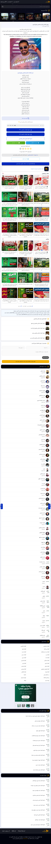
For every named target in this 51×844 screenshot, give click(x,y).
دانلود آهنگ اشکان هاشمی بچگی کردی (41, 24)
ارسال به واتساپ (15, 142)
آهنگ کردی (47, 663)
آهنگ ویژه (47, 672)
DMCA (13, 831)
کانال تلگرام (25, 159)
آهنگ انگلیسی (23, 646)
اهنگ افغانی (24, 672)
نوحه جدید (47, 680)
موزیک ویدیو (23, 677)
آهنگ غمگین (46, 660)
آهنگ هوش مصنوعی (45, 669)
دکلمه (25, 674)
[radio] (30, 148)
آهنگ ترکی (24, 649)
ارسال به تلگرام (34, 142)
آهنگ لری (24, 663)
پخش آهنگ (2, 1)
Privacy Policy (21, 831)
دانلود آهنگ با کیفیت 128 (24, 134)
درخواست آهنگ (5, 831)
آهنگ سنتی (24, 654)
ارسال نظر (46, 357)
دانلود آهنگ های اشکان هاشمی (25, 138)
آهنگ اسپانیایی (46, 646)
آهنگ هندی (24, 666)
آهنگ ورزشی (23, 669)
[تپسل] (16, 685)
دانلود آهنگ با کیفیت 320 (24, 129)
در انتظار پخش (46, 674)
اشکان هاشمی (30, 155)
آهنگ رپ (47, 654)
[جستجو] (2, 6)
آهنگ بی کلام (46, 649)
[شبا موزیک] (48, 2)
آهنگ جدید (15, 1)
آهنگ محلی (47, 666)
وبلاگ (25, 680)
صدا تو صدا (25, 838)
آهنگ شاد (9, 1)
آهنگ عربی (24, 657)
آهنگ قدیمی (23, 660)
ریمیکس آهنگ (46, 677)
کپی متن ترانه (24, 118)
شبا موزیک (36, 155)
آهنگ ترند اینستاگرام (45, 652)
